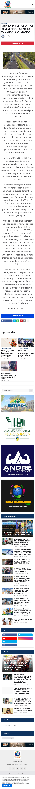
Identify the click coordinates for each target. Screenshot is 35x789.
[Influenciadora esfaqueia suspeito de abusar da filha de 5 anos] (9, 366)
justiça (10, 738)
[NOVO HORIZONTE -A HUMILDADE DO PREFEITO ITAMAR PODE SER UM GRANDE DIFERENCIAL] (7, 541)
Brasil (5, 738)
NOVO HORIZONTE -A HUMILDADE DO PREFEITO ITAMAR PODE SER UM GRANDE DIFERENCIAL (22, 541)
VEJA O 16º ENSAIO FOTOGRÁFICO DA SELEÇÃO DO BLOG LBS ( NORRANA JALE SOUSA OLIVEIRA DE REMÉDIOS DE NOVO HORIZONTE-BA (16, 664)
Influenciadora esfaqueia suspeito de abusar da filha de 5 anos (8, 376)
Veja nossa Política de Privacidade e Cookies (19, 783)
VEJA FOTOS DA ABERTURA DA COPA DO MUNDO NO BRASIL (17, 533)
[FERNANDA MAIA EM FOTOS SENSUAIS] (7, 621)
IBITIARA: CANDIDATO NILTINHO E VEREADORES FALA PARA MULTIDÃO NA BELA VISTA (22, 601)
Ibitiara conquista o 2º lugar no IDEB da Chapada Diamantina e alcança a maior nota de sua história (23, 611)
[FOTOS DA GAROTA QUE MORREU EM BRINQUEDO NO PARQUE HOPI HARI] (7, 562)
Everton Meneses (22, 773)
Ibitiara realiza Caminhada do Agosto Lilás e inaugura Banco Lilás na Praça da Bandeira (26, 354)
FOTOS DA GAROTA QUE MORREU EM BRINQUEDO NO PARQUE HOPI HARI (22, 561)
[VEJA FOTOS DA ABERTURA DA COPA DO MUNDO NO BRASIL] (17, 528)
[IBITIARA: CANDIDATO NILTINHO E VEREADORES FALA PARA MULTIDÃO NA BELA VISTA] (7, 601)
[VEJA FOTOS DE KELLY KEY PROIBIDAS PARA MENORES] (7, 711)
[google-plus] (25, 641)
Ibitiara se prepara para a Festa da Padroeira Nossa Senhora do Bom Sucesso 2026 (7, 354)
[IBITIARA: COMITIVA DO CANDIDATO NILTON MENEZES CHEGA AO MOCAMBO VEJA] (7, 591)
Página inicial (4, 23)
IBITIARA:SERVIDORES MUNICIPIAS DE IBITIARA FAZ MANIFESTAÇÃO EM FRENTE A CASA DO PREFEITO (22, 580)
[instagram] (25, 638)
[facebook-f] (10, 768)
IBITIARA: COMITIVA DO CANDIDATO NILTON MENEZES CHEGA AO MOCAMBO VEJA (21, 591)
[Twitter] (14, 320)
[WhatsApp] (17, 320)
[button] (2, 4)
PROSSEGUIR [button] (6, 786)
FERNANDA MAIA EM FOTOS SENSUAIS (23, 620)
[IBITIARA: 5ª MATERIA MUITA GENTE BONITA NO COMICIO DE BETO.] (7, 570)
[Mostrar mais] (28, 320)
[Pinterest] (21, 320)
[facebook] (9, 634)
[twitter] (25, 634)
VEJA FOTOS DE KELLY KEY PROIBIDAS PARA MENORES (23, 709)
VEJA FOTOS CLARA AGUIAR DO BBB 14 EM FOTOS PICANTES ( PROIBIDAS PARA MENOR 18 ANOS (23, 690)
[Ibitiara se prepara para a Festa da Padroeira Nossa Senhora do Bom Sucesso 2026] (9, 342)
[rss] (25, 768)
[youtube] (9, 638)
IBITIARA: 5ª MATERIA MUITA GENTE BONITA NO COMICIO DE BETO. (22, 569)
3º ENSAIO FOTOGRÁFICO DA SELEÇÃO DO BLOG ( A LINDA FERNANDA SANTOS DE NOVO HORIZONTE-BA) (22, 701)
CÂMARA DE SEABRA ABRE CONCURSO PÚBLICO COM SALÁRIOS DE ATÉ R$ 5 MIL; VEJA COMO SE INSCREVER (23, 552)
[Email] (24, 320)
